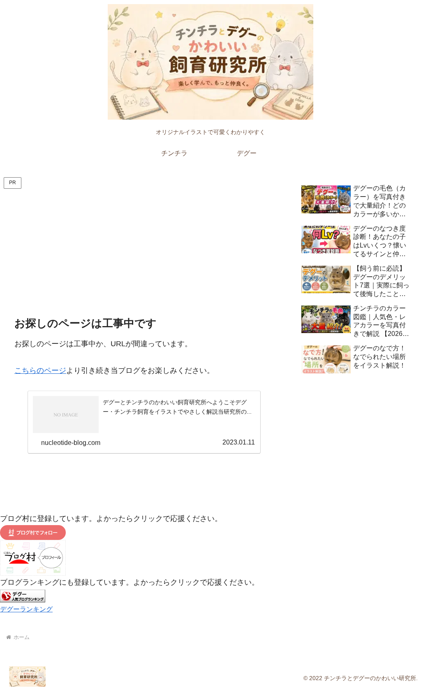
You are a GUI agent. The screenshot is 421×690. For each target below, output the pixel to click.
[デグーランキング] (22, 595)
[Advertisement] (143, 252)
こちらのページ (40, 370)
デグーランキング (26, 609)
